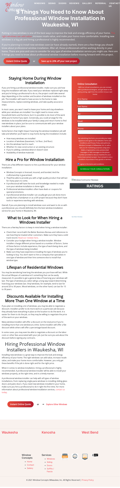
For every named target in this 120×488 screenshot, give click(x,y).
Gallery (30, 468)
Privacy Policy (88, 480)
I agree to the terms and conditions (91, 164)
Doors (49, 465)
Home (29, 461)
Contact (30, 465)
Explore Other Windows (56, 404)
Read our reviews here (28, 237)
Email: (80, 121)
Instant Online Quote (16, 61)
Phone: (81, 128)
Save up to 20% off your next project (59, 61)
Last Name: (82, 106)
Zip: (79, 114)
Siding (49, 462)
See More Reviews (77, 216)
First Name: (83, 99)
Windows (51, 459)
